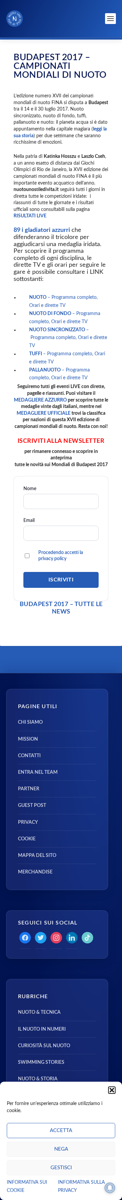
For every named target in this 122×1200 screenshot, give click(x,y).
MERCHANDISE (35, 872)
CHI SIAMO (30, 722)
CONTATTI (29, 755)
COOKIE (27, 839)
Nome (29, 488)
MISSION (28, 739)
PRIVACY (28, 822)
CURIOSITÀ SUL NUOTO (44, 1045)
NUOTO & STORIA (38, 1079)
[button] (111, 1090)
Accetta (61, 1130)
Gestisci (61, 1167)
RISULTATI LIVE (30, 216)
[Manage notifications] (109, 1187)
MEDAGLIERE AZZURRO (40, 400)
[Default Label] (72, 937)
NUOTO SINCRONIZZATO (57, 330)
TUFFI (36, 354)
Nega (61, 1149)
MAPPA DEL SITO (37, 855)
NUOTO (38, 297)
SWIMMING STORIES (41, 1062)
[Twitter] (40, 937)
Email (29, 520)
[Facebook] (25, 937)
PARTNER (28, 789)
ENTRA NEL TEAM (38, 772)
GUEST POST (32, 805)
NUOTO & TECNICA (39, 1012)
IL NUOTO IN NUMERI (42, 1029)
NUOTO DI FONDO (50, 313)
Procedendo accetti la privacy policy (60, 555)
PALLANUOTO (45, 370)
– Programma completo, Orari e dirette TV (68, 338)
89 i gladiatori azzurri (43, 230)
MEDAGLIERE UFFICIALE (43, 413)
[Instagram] (56, 937)
